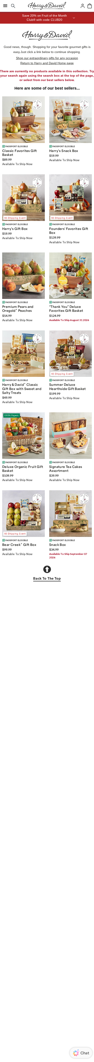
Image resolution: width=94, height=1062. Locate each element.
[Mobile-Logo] (47, 6)
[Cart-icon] (89, 6)
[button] (47, 18)
